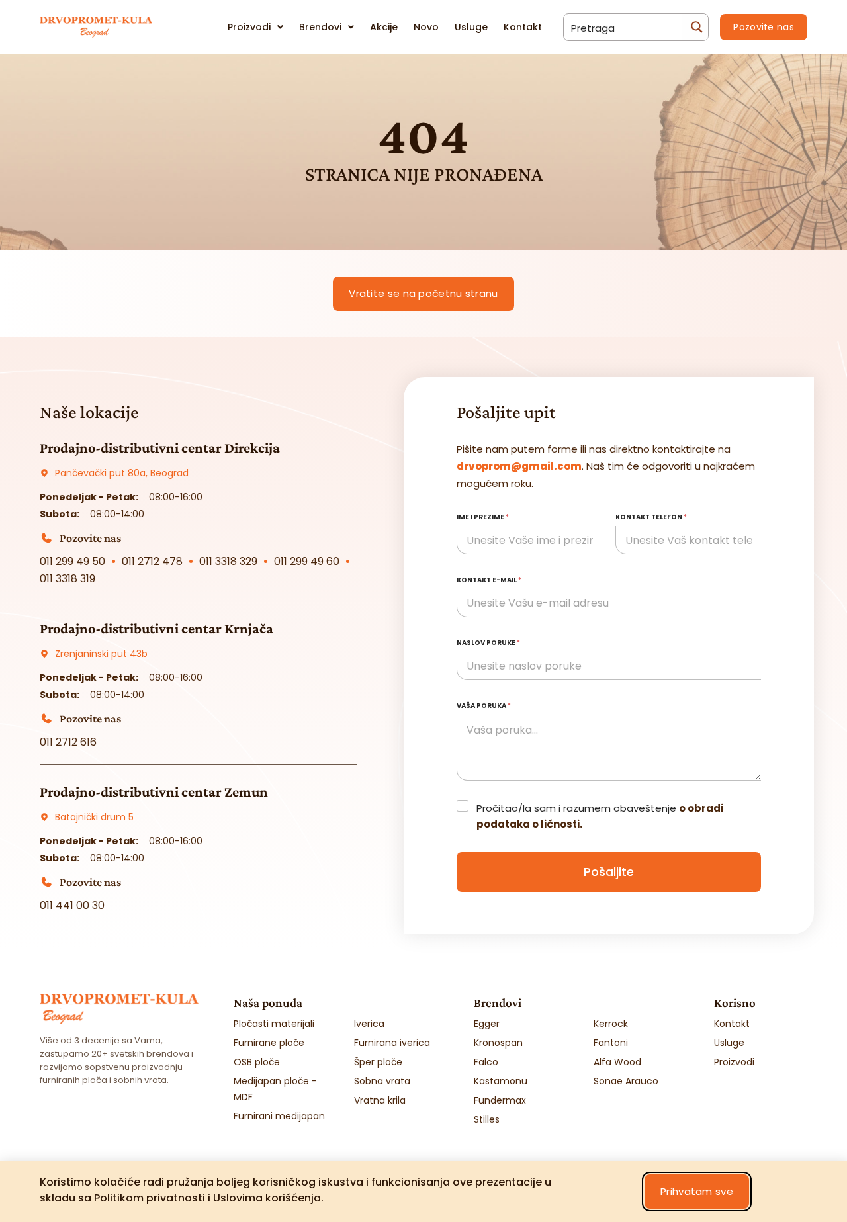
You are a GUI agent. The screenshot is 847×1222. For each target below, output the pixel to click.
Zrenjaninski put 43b (101, 653)
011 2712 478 (152, 561)
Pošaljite (609, 871)
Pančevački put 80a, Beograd (122, 473)
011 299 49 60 (306, 561)
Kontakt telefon (651, 517)
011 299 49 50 (72, 561)
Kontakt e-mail (489, 580)
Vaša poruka (484, 706)
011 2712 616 (68, 742)
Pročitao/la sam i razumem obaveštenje (599, 816)
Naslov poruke (488, 643)
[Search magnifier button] (695, 27)
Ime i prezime (483, 517)
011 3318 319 (67, 578)
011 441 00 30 (72, 905)
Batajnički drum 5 (94, 817)
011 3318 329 (228, 561)
